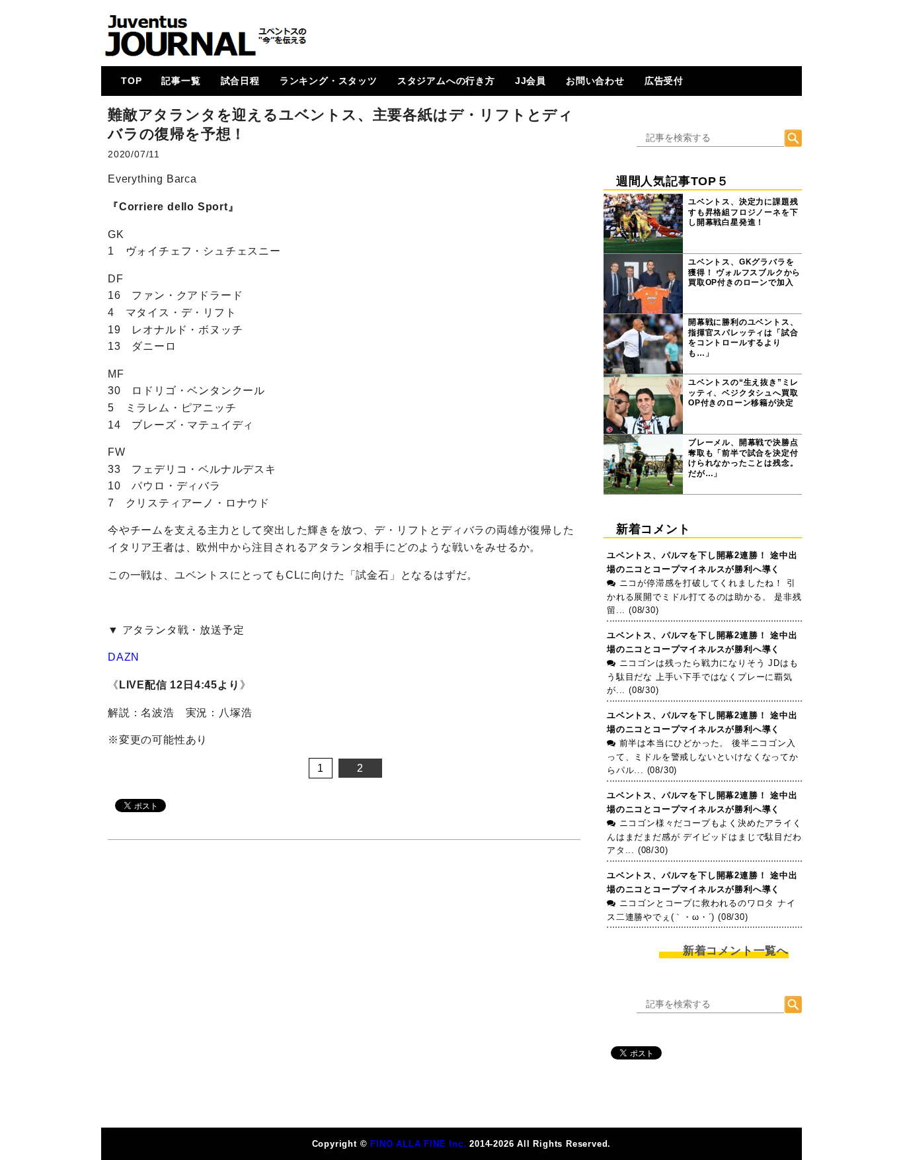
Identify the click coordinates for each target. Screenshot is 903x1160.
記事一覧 (180, 80)
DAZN (123, 657)
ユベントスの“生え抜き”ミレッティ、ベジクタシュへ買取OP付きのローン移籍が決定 (743, 392)
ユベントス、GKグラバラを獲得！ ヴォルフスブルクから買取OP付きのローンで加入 (744, 272)
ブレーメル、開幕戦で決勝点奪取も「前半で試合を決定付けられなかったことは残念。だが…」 (743, 458)
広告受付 (664, 80)
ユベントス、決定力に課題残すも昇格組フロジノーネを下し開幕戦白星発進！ (743, 212)
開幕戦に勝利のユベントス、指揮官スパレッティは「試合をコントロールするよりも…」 (743, 337)
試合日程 (240, 80)
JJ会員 (530, 80)
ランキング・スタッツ (328, 80)
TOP (131, 80)
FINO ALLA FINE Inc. (418, 1144)
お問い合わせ (595, 80)
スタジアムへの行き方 (446, 80)
